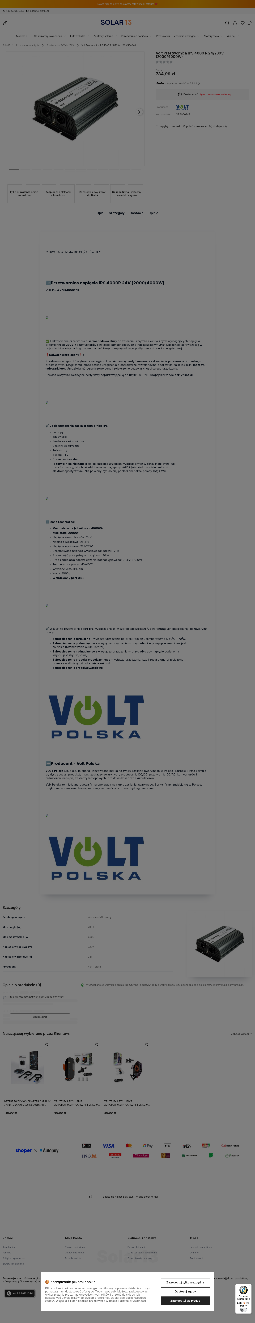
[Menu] (249, 1286)
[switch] (243, 1310)
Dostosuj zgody (185, 1291)
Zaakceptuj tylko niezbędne (185, 1282)
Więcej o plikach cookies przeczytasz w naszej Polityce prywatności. (101, 1301)
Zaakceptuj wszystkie (185, 1300)
